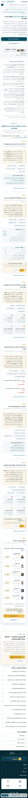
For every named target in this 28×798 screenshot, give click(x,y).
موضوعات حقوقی (20, 9)
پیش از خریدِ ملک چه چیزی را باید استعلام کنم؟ (16, 718)
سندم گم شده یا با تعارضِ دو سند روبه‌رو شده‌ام (15, 183)
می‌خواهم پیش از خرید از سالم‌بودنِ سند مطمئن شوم (14, 178)
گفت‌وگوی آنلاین (13, 619)
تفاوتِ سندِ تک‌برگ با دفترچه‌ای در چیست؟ (17, 692)
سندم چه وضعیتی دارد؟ (13, 43)
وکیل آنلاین (9, 1)
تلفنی (21, 270)
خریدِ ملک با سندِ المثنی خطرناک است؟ (18, 701)
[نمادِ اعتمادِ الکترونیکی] (20, 781)
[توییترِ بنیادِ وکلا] (17, 793)
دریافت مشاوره (4, 795)
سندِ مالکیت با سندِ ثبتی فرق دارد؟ (19, 671)
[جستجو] (2, 5)
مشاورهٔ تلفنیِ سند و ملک (13, 39)
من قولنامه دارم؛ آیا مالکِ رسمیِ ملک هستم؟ (17, 675)
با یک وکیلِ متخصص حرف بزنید (17, 657)
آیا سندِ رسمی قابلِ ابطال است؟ (19, 714)
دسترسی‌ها (24, 771)
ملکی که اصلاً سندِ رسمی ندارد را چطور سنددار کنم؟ (16, 726)
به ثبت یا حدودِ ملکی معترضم (18, 445)
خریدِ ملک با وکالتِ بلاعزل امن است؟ (18, 709)
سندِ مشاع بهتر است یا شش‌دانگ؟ (19, 684)
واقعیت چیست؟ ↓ (21, 384)
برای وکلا (25, 764)
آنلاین (16, 270)
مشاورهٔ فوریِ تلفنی (13, 616)
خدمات (25, 768)
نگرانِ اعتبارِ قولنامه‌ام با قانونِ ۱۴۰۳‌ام (17, 447)
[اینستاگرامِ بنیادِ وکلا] (14, 793)
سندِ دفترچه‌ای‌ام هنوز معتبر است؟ (18, 688)
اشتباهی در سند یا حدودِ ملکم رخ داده (17, 450)
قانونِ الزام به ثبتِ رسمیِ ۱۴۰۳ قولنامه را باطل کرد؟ (15, 722)
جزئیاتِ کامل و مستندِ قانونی (18, 188)
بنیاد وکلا (25, 9)
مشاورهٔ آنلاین (19, 661)
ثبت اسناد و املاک (12, 9)
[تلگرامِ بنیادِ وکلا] (11, 793)
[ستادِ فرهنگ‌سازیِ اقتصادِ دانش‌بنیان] (8, 781)
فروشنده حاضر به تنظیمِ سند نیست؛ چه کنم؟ (16, 679)
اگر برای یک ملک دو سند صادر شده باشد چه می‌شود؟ (15, 705)
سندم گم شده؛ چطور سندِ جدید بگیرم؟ (18, 697)
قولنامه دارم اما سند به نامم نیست (18, 180)
